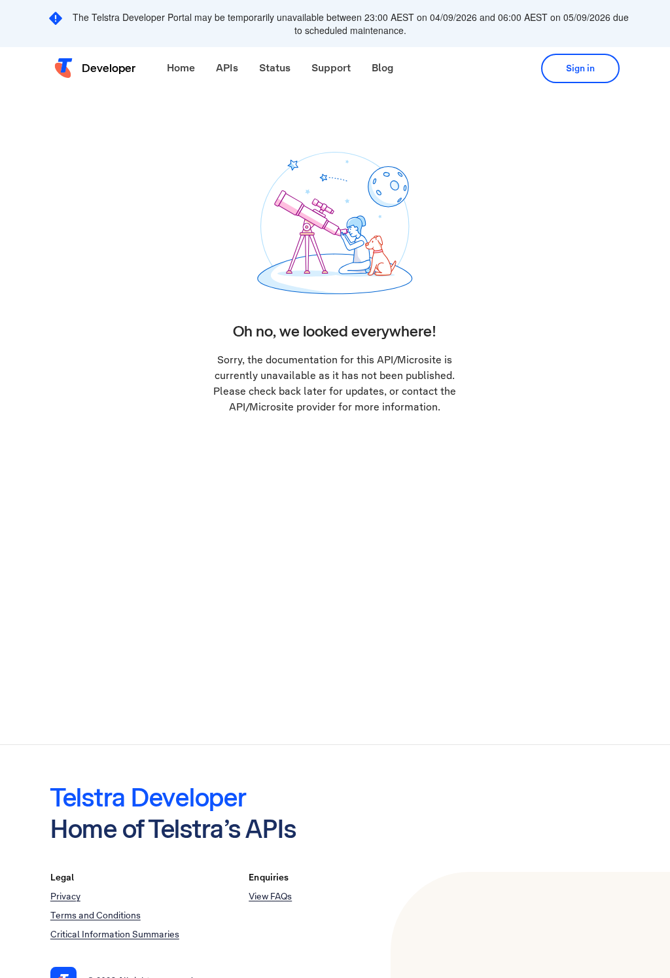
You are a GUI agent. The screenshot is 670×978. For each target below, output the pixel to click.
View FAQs (270, 896)
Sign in (580, 68)
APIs (227, 68)
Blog (382, 68)
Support (331, 68)
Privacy (65, 896)
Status (275, 68)
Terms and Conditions (95, 915)
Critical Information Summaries (114, 934)
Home (181, 68)
